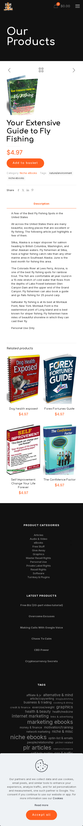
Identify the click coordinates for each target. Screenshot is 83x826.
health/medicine (63, 711)
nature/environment (60, 173)
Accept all (41, 814)
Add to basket (25, 162)
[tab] (41, 203)
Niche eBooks (28, 173)
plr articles (37, 747)
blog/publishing (64, 699)
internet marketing (30, 716)
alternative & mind (58, 695)
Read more (41, 805)
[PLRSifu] (8, 6)
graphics (64, 706)
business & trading (38, 702)
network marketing (38, 731)
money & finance (31, 727)
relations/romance (63, 748)
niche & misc (62, 731)
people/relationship (40, 742)
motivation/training (58, 727)
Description (41, 203)
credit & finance (20, 707)
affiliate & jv (33, 695)
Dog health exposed (23, 408)
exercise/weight (43, 707)
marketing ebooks (50, 722)
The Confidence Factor (60, 479)
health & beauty (38, 711)
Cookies (58, 798)
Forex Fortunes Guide (60, 408)
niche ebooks (16, 178)
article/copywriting (42, 698)
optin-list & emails (60, 738)
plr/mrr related (64, 742)
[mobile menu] (77, 6)
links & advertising (62, 716)
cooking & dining (63, 702)
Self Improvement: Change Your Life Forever (23, 483)
